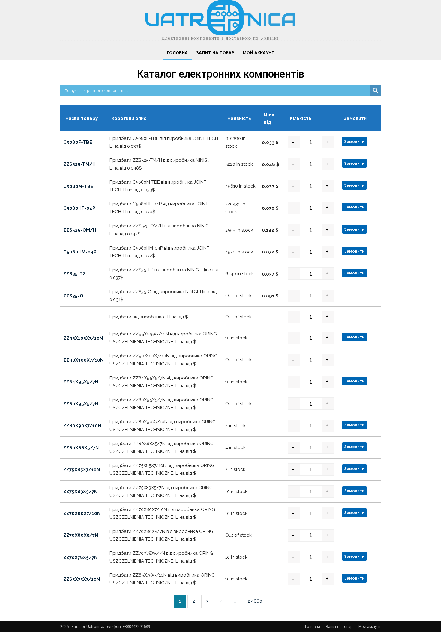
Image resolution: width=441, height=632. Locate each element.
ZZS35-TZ (74, 273)
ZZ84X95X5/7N (80, 382)
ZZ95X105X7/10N (83, 338)
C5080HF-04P (79, 208)
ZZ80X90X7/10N (82, 426)
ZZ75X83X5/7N (80, 491)
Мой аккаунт (369, 626)
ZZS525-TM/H (79, 164)
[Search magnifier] (375, 90)
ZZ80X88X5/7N (81, 447)
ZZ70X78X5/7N (80, 557)
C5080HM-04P (80, 252)
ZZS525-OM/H (79, 230)
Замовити (354, 141)
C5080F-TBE (77, 142)
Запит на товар (339, 626)
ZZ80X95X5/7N (80, 403)
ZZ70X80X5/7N (80, 535)
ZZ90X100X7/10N (83, 360)
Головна (312, 626)
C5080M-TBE (78, 186)
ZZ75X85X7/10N (81, 469)
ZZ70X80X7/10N (81, 513)
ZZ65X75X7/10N (81, 579)
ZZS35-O (73, 296)
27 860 (255, 601)
